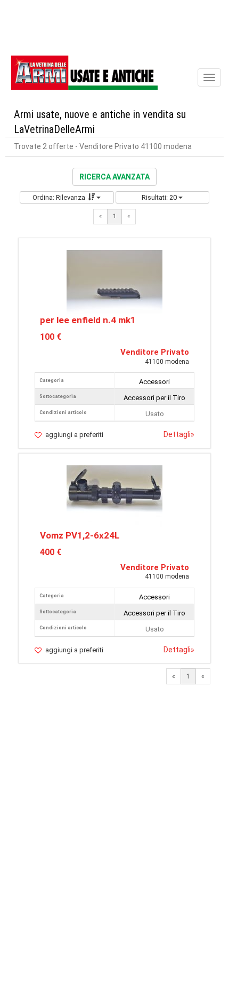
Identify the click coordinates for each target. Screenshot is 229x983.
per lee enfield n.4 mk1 (88, 320)
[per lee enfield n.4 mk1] (114, 281)
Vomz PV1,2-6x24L (80, 535)
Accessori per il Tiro (154, 398)
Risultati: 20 (160, 197)
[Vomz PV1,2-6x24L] (114, 496)
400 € (50, 552)
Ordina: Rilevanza (58, 197)
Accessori (154, 382)
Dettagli (178, 434)
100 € (50, 337)
